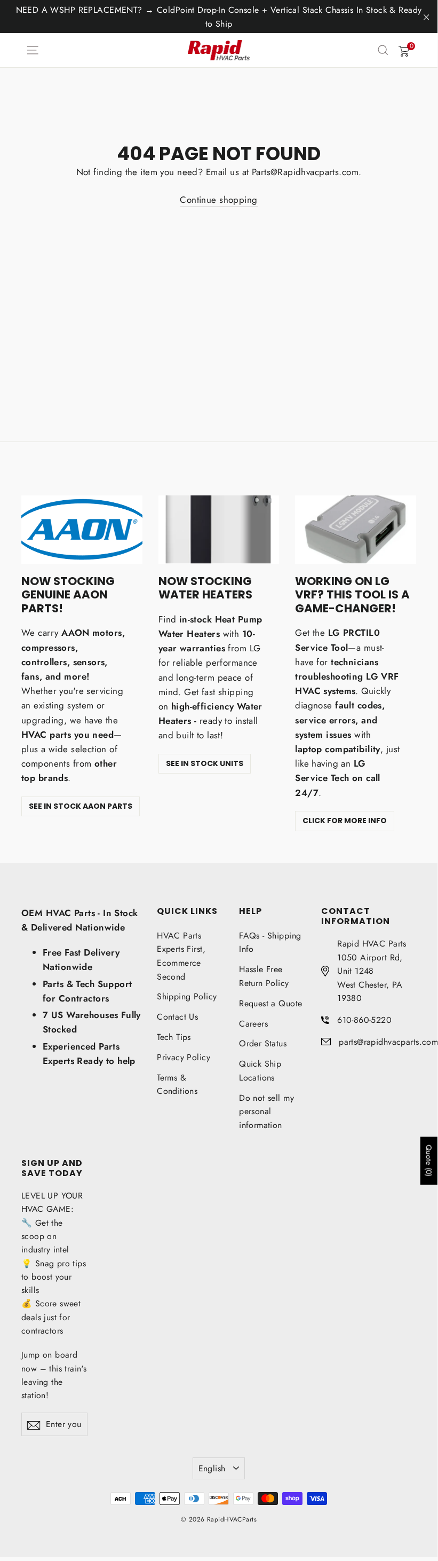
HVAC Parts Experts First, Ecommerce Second (181, 956)
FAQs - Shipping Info (270, 942)
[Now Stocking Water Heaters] (219, 529)
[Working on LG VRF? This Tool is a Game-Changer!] (355, 529)
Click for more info (344, 820)
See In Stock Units (204, 763)
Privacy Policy (183, 1057)
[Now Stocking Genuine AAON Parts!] (81, 529)
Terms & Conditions (177, 1084)
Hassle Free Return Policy (264, 976)
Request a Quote (270, 1003)
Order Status (262, 1043)
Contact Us (177, 1017)
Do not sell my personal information (266, 1111)
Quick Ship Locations (260, 1071)
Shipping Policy (187, 996)
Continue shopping (218, 199)
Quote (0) (429, 1161)
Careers (253, 1024)
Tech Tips (174, 1037)
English (212, 1468)
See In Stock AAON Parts (80, 806)
